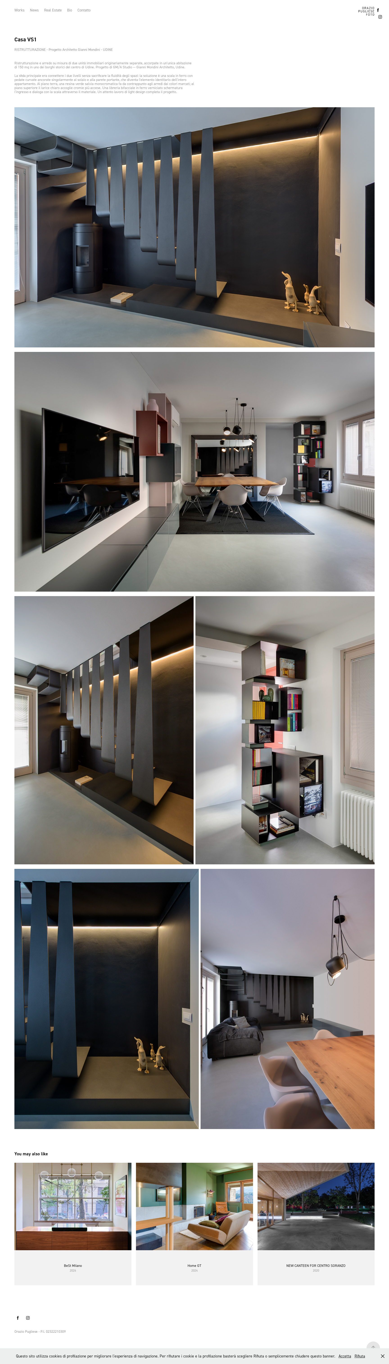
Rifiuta (360, 1356)
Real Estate (53, 10)
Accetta (345, 1356)
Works (19, 10)
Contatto (83, 10)
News (34, 10)
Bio (69, 10)
